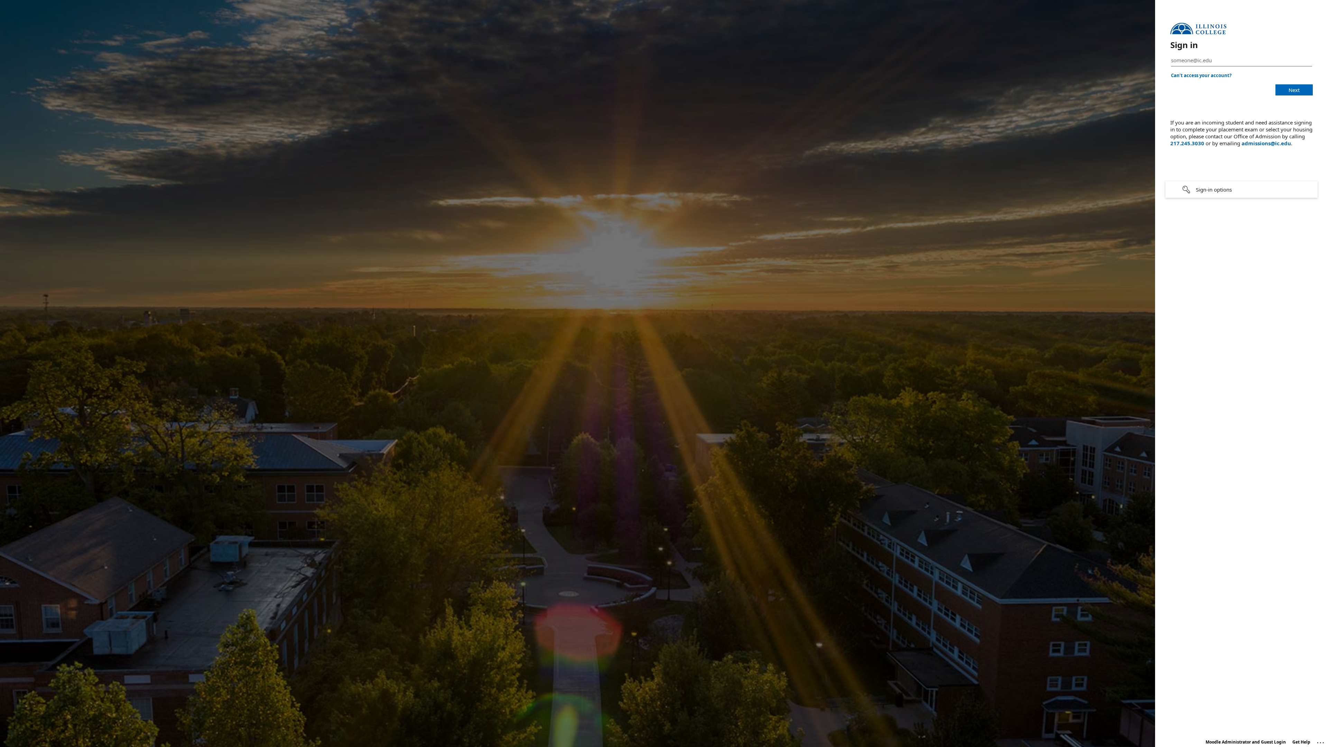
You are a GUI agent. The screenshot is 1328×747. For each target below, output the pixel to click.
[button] (1241, 189)
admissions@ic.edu (1266, 143)
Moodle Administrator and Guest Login (1246, 742)
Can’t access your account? (1201, 75)
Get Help (1301, 742)
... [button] (1321, 741)
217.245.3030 (1187, 143)
